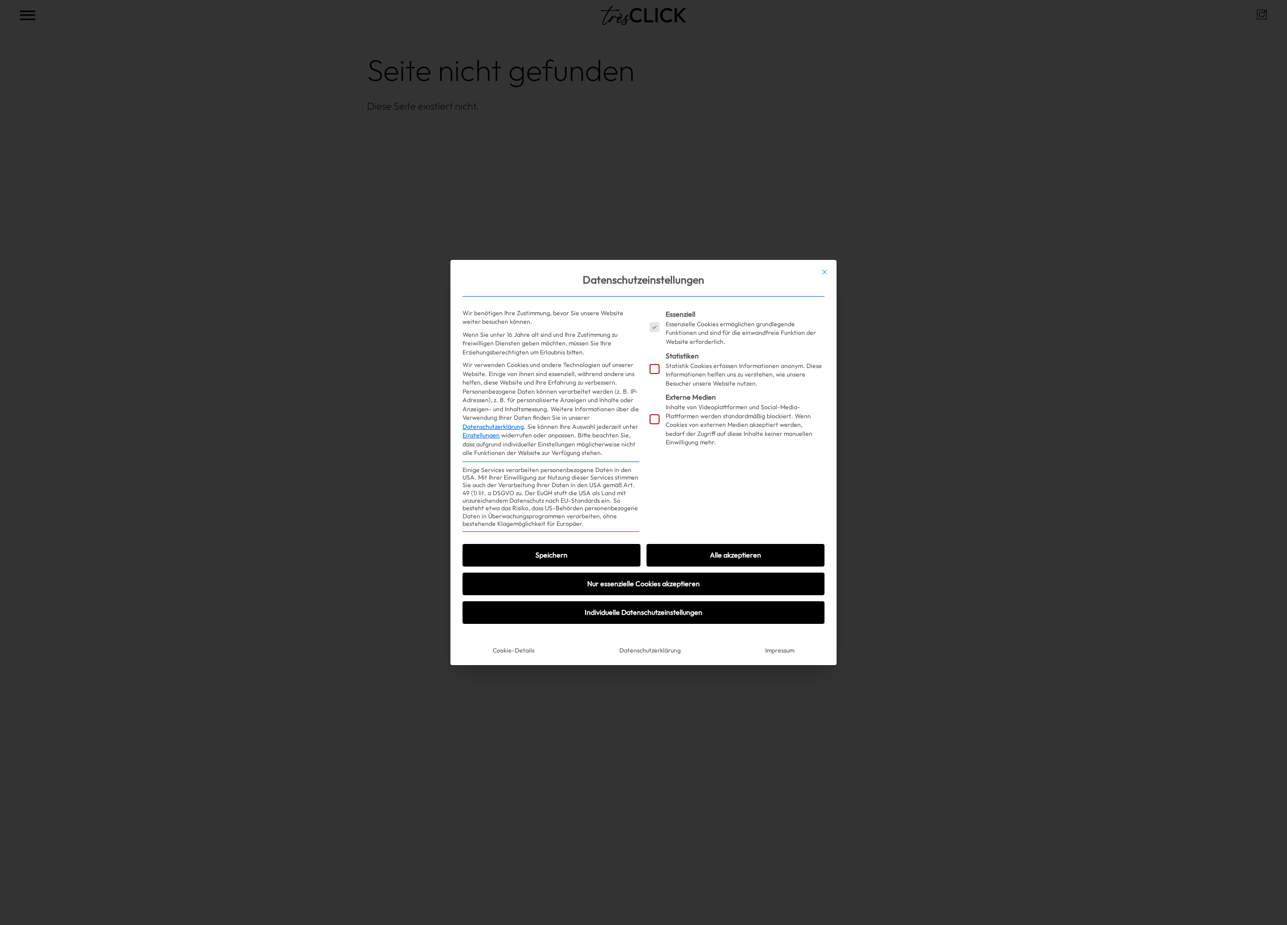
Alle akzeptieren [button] (735, 555)
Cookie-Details (513, 650)
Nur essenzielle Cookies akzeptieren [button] (643, 583)
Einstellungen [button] (481, 435)
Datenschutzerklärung (493, 426)
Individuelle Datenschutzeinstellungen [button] (643, 612)
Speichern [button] (551, 555)
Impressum (779, 650)
